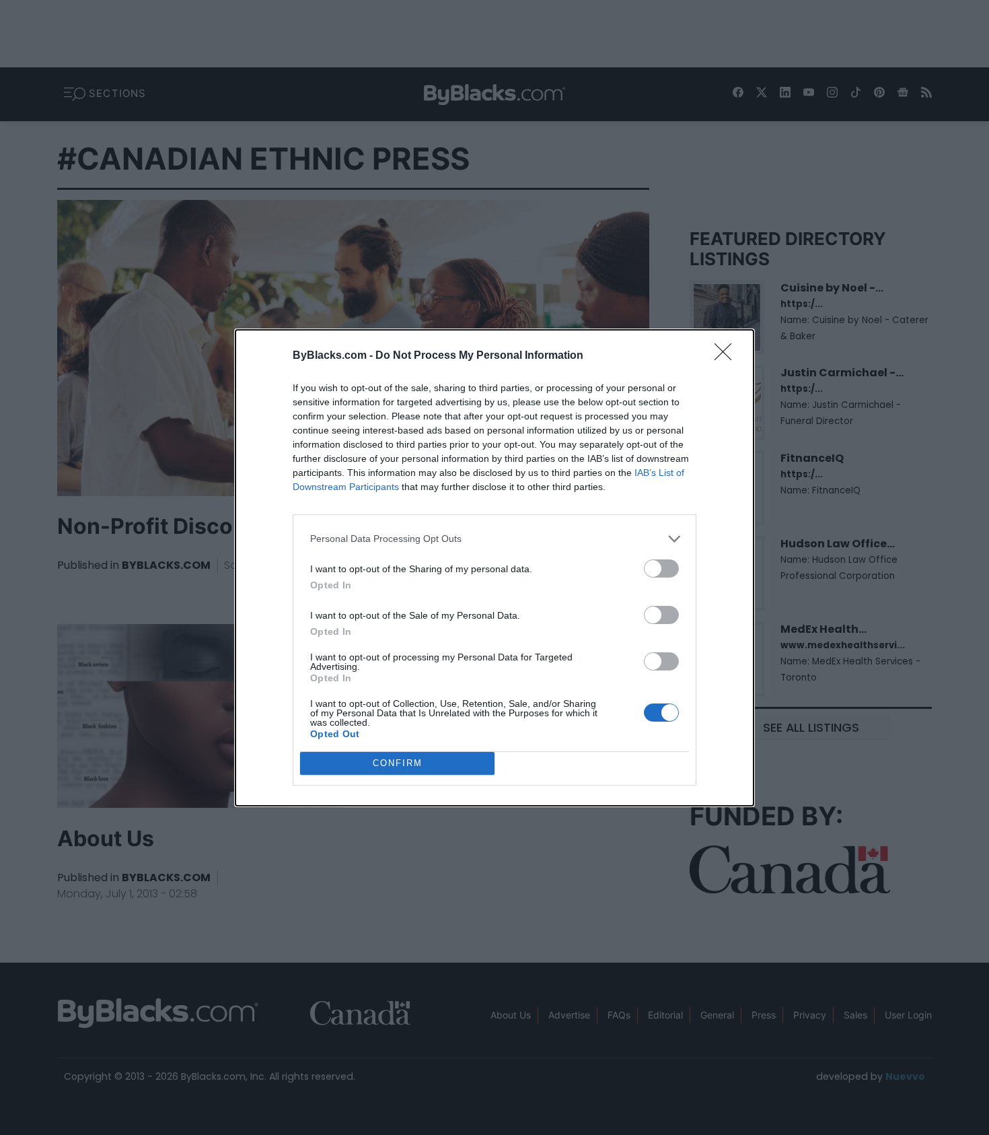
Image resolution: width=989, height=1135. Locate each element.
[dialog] (494, 568)
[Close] (727, 356)
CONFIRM (398, 763)
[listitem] (494, 539)
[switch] (661, 568)
